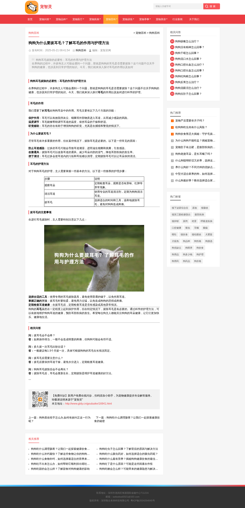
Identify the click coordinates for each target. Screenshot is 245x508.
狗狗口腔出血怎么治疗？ (187, 64)
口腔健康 (176, 227)
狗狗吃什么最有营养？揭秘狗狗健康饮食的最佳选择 (129, 458)
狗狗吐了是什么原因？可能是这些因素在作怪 (126, 463)
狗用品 (175, 254)
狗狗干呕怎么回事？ (185, 53)
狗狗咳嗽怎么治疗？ (185, 41)
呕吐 (174, 234)
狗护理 (200, 254)
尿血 (194, 207)
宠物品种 (61, 19)
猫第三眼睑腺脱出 (181, 214)
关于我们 (194, 19)
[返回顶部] (238, 453)
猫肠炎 (204, 207)
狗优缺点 (176, 247)
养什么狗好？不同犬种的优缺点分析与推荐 (200, 167)
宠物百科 (111, 19)
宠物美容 (161, 19)
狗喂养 (188, 247)
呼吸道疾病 (206, 221)
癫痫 (205, 227)
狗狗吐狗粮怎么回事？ (186, 76)
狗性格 (197, 241)
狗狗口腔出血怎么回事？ (187, 70)
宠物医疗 (77, 19)
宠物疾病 (94, 19)
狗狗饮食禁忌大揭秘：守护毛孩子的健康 (199, 133)
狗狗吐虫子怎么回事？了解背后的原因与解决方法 (128, 448)
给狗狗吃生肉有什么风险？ (191, 127)
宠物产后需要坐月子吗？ (190, 120)
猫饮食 (184, 234)
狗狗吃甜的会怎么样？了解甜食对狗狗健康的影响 (60, 468)
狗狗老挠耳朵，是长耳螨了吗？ (194, 153)
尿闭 (185, 221)
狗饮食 (200, 247)
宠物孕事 (144, 19)
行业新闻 (177, 19)
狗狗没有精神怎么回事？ (187, 47)
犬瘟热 (175, 241)
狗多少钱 (187, 254)
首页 (30, 19)
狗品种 (186, 241)
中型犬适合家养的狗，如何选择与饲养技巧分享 (203, 173)
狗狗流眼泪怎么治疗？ (186, 88)
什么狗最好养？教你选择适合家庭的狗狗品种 (202, 180)
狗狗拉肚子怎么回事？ (186, 93)
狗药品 (186, 261)
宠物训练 (127, 19)
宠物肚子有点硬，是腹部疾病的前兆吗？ (199, 147)
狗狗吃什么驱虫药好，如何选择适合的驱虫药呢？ (128, 453)
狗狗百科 (154, 32)
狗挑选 (208, 241)
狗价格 (197, 261)
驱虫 (187, 227)
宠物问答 (44, 19)
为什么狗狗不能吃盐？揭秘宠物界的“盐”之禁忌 (202, 140)
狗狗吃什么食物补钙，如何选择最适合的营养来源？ (61, 458)
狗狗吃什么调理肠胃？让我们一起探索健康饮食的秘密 (61, 448)
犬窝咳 (208, 234)
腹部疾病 (199, 214)
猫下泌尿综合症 (180, 207)
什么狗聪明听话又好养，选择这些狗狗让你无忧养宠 (206, 160)
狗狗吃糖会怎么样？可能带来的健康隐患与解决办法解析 (129, 468)
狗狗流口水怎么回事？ (186, 58)
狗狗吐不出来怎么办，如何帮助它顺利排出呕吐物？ (61, 463)
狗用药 (175, 261)
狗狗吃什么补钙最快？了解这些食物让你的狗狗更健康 (61, 453)
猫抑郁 (175, 221)
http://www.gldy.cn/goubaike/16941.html (88, 403)
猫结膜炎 (196, 234)
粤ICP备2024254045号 (143, 500)
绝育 (194, 221)
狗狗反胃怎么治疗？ (185, 82)
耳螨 (196, 227)
